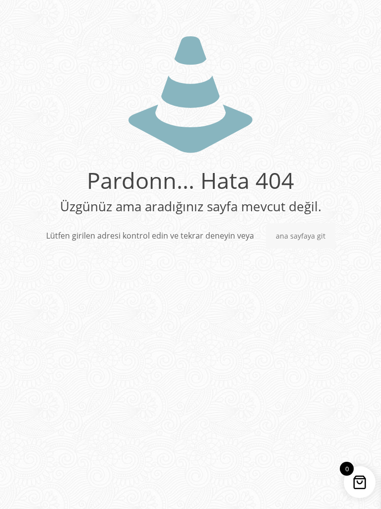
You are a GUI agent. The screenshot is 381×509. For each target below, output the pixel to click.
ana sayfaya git (300, 236)
